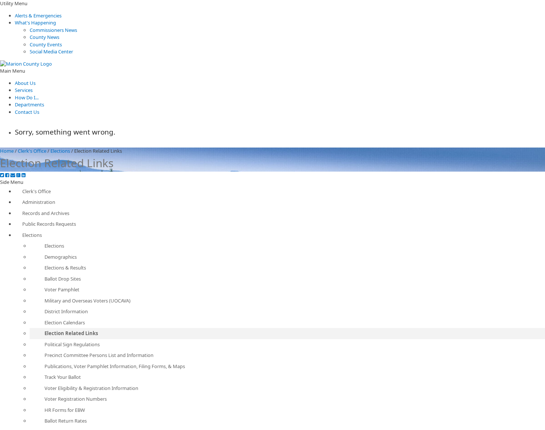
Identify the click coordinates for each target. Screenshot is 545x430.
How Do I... (27, 97)
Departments (29, 104)
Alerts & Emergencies (38, 15)
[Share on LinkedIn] (24, 175)
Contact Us (27, 112)
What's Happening (35, 22)
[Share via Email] (12, 175)
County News (44, 37)
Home (7, 151)
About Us (25, 83)
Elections (60, 151)
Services (24, 90)
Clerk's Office (32, 151)
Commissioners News (53, 30)
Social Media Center (51, 51)
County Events (46, 44)
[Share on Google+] (18, 175)
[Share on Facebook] (7, 175)
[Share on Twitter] (2, 175)
